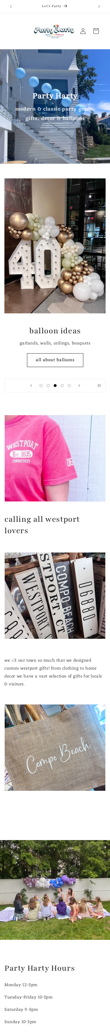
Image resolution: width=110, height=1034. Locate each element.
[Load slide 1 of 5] (41, 385)
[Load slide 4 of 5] (62, 385)
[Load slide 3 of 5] (55, 385)
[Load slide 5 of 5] (69, 385)
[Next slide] (79, 385)
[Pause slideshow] (99, 385)
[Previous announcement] (10, 6)
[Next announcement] (99, 6)
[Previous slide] (31, 385)
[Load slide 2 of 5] (48, 385)
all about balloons (55, 360)
